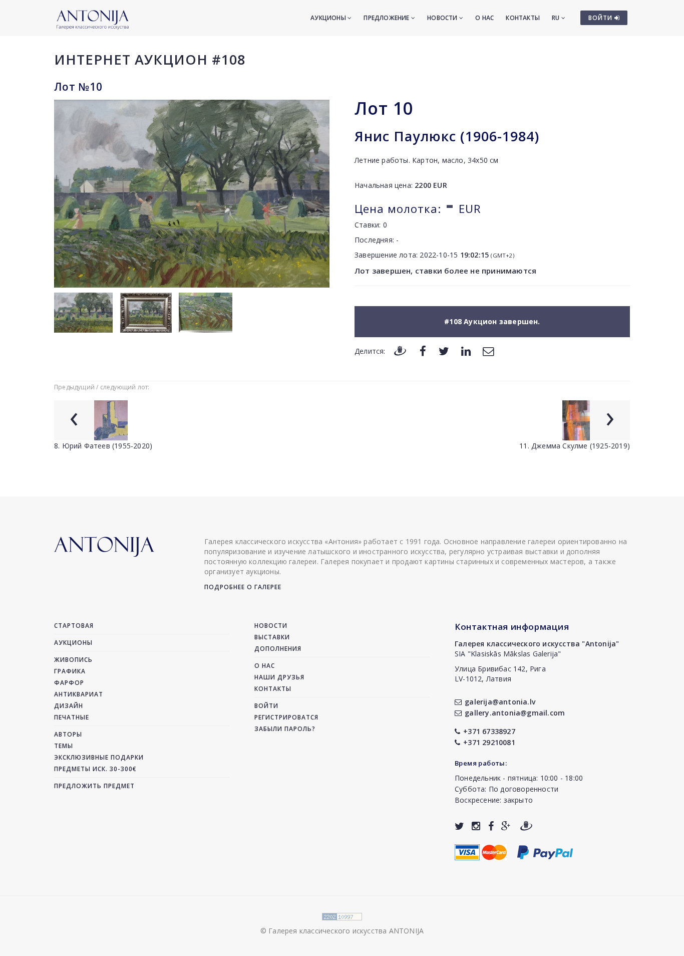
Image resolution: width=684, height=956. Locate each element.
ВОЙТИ (601, 18)
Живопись (73, 659)
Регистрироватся (286, 717)
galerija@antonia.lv (500, 701)
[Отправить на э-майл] (488, 350)
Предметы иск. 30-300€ (95, 769)
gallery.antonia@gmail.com (515, 713)
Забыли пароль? (284, 729)
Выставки (272, 637)
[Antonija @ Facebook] (491, 826)
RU (556, 18)
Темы (63, 746)
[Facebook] (423, 350)
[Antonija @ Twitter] (459, 826)
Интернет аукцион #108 (149, 59)
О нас (484, 18)
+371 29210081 (489, 742)
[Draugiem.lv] (400, 350)
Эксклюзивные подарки (99, 757)
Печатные (71, 717)
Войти (266, 705)
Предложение (387, 18)
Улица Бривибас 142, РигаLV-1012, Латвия (500, 673)
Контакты (523, 18)
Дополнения (277, 648)
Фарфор (69, 682)
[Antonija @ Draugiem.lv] (526, 826)
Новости (443, 18)
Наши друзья (279, 677)
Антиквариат (78, 694)
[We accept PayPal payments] (545, 851)
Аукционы (329, 18)
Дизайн (68, 705)
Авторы (68, 734)
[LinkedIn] (466, 350)
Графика (70, 671)
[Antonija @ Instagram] (476, 826)
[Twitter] (444, 350)
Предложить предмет (94, 786)
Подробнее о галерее (242, 587)
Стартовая (74, 625)
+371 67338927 (489, 731)
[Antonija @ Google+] (506, 826)
